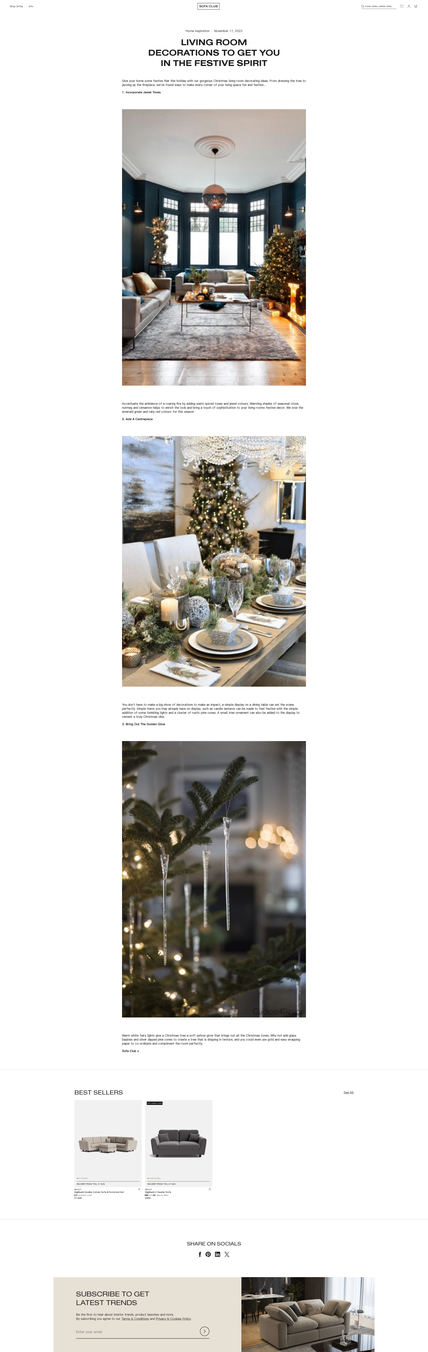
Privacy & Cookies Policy (173, 1319)
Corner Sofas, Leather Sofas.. (379, 6)
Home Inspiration (197, 31)
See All (349, 1092)
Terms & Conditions (135, 1319)
